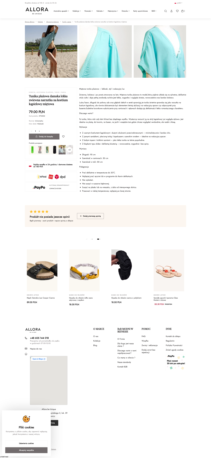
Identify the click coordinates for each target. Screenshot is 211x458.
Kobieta (40, 22)
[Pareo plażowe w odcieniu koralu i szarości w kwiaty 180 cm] (39, 149)
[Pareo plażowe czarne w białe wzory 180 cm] (54, 149)
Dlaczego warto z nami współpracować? (126, 352)
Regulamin (170, 340)
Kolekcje (96, 340)
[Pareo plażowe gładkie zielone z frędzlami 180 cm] (32, 149)
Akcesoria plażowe (52, 22)
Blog (95, 345)
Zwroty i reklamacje (150, 345)
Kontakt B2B (122, 366)
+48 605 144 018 (39, 338)
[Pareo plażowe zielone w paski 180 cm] (47, 149)
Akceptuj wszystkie (26, 450)
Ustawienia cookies (26, 443)
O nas (95, 336)
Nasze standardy (124, 362)
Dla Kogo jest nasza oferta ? (125, 344)
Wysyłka (145, 340)
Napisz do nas (36, 348)
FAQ (143, 336)
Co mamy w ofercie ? (126, 357)
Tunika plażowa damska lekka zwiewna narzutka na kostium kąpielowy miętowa (101, 22)
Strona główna (29, 22)
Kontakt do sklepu (173, 336)
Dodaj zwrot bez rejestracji (148, 351)
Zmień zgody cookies (174, 349)
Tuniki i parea (66, 22)
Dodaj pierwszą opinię (92, 216)
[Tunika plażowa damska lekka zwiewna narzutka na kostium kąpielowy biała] (62, 149)
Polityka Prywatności (174, 345)
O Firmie (121, 339)
